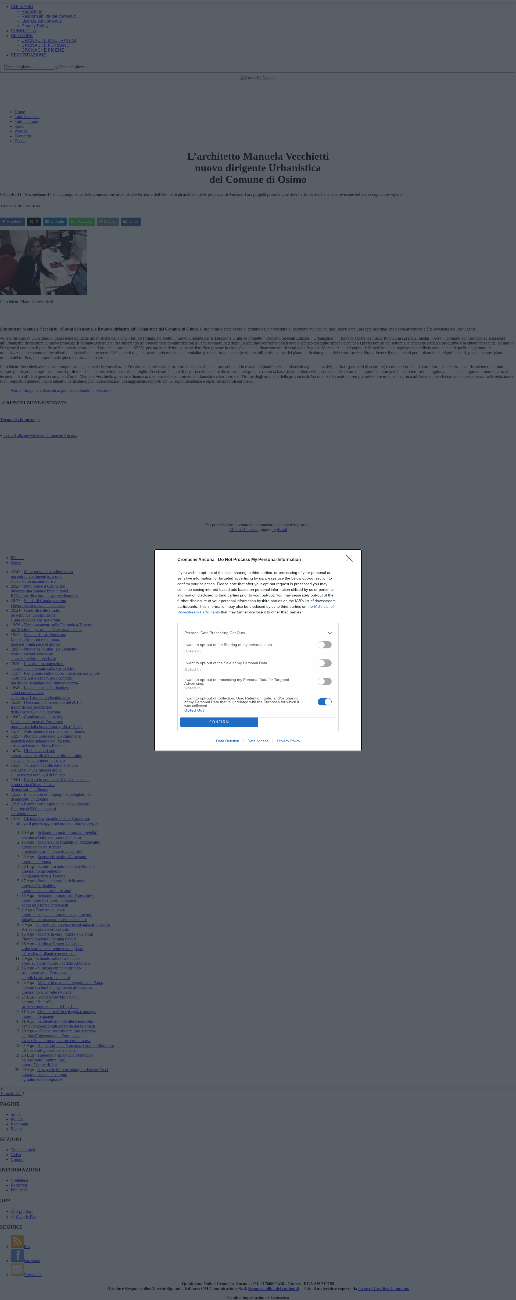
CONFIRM (219, 722)
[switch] (325, 644)
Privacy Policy (288, 741)
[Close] (351, 560)
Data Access (258, 741)
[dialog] (258, 650)
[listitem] (258, 633)
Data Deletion (227, 741)
